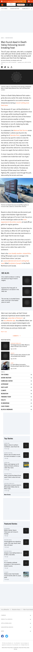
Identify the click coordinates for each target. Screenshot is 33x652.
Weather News (9, 38)
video (12, 363)
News (2, 38)
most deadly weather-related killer (19, 253)
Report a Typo (4, 331)
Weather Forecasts (16, 343)
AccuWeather (5, 609)
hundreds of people (15, 263)
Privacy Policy (10, 647)
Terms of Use (4, 647)
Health (12, 353)
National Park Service (21, 130)
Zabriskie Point (15, 135)
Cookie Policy (16, 647)
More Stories (7, 494)
